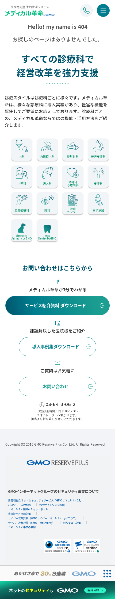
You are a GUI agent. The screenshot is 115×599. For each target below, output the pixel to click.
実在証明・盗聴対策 (19, 514)
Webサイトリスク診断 (52, 505)
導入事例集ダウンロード (55, 347)
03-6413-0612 (60, 404)
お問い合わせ (55, 386)
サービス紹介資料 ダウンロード (55, 305)
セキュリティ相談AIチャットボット (28, 509)
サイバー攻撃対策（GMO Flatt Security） (31, 523)
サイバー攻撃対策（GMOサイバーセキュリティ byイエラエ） (43, 518)
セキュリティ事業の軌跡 (22, 527)
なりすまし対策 (72, 523)
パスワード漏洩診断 (19, 505)
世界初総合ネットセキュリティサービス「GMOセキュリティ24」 (45, 500)
